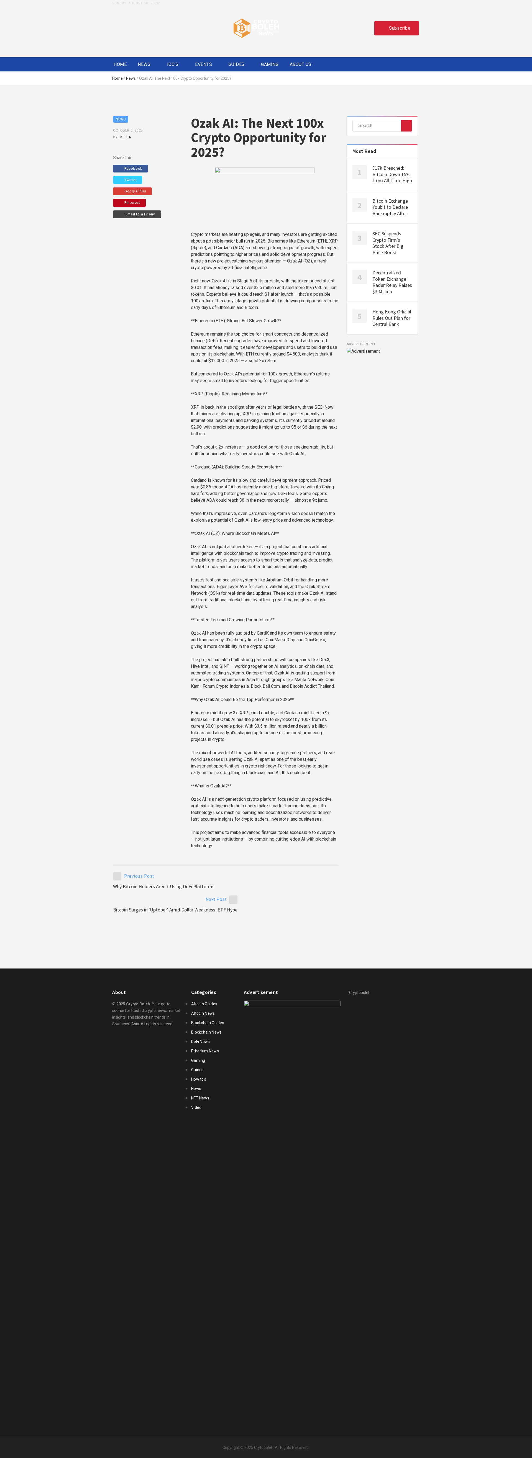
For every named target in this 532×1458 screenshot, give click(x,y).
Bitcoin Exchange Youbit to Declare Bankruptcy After (390, 207)
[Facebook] (114, 28)
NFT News (200, 1098)
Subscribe (400, 28)
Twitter (130, 180)
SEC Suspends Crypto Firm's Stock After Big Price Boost (387, 243)
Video (196, 1107)
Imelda (125, 137)
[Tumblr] (141, 28)
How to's (198, 1079)
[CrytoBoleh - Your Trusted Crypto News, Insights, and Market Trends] (256, 28)
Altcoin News (203, 1013)
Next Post (216, 899)
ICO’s (173, 64)
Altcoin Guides (204, 1004)
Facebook (133, 168)
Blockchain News (206, 1032)
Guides (237, 64)
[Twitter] (128, 28)
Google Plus (135, 191)
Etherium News (205, 1051)
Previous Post (139, 876)
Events (203, 64)
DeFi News (200, 1041)
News (144, 64)
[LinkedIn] (154, 28)
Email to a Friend (139, 214)
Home (120, 64)
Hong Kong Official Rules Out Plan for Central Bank (391, 317)
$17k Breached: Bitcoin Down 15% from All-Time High (392, 174)
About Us (300, 64)
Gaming (269, 64)
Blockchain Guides (207, 1023)
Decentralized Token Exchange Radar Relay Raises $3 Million (392, 282)
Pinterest (132, 202)
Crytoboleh (263, 1447)
